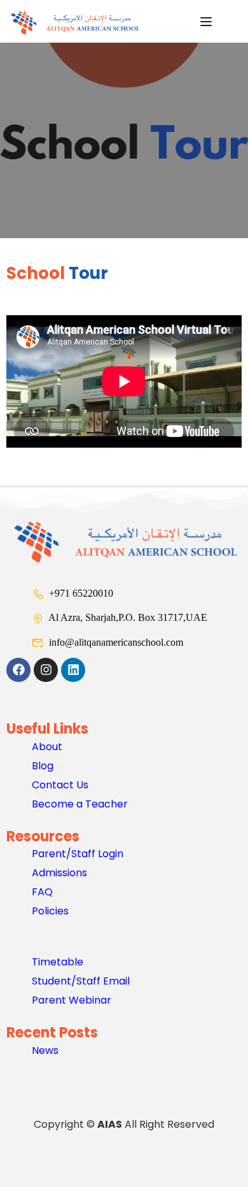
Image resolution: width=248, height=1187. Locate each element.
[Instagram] (46, 670)
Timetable (57, 962)
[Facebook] (18, 670)
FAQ (42, 892)
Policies (50, 911)
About (47, 746)
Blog (42, 765)
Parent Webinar (71, 1000)
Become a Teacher (80, 804)
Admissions (59, 872)
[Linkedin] (73, 670)
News (45, 1050)
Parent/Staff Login (77, 853)
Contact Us (60, 785)
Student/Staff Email (81, 981)
